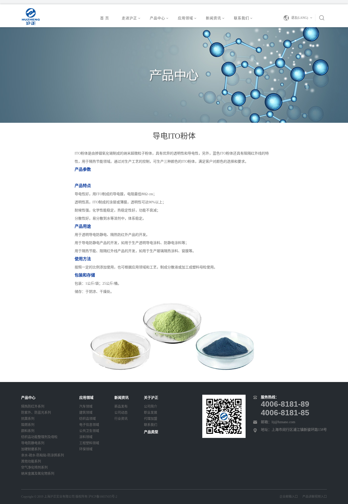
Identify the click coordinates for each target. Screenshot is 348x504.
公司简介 (150, 406)
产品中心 (157, 18)
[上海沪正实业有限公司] (30, 16)
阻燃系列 (27, 424)
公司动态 (121, 412)
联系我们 (241, 18)
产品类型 (151, 432)
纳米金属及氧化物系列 (37, 473)
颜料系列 (27, 431)
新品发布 (121, 406)
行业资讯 (121, 418)
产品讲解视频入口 (314, 496)
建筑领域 (85, 412)
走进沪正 (129, 18)
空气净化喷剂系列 (34, 467)
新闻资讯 (213, 18)
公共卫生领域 (89, 431)
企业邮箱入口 (290, 496)
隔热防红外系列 (32, 406)
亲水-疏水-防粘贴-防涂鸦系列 (42, 455)
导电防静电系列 (32, 443)
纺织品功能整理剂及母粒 (39, 437)
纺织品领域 (87, 418)
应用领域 (185, 18)
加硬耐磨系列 (31, 449)
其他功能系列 (31, 461)
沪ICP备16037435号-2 (102, 496)
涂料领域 (85, 437)
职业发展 (150, 412)
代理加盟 (150, 418)
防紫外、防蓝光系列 (36, 412)
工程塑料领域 (89, 443)
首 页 (104, 18)
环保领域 (85, 449)
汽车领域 (85, 406)
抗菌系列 (27, 418)
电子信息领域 (89, 424)
